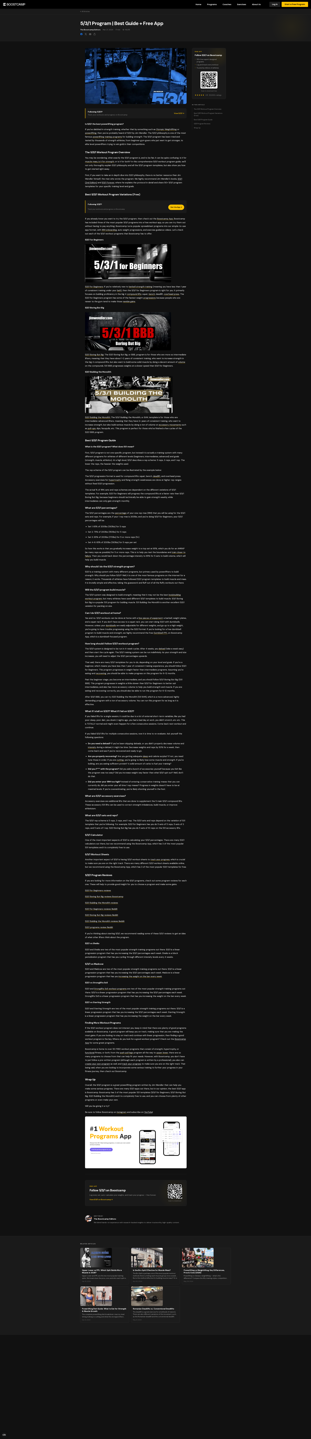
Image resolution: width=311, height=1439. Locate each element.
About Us (256, 4)
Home (198, 4)
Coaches (227, 4)
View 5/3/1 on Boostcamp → (101, 1199)
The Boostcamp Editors (90, 30)
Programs (212, 4)
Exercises (241, 4)
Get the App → (176, 207)
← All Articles (85, 11)
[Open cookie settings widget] (4, 1435)
